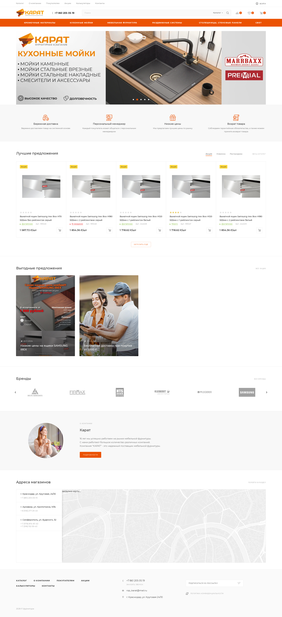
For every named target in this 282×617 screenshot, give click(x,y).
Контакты (48, 586)
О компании (42, 580)
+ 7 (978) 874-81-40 (29, 523)
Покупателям (65, 580)
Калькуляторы (25, 586)
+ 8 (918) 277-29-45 (29, 511)
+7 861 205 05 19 (64, 13)
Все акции (261, 269)
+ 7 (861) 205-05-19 (29, 498)
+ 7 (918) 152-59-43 (29, 526)
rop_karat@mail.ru (136, 590)
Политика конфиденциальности (207, 594)
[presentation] (15, 392)
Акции (85, 580)
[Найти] (227, 13)
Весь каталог (259, 154)
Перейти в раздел (257, 482)
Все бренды (260, 379)
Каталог (21, 580)
